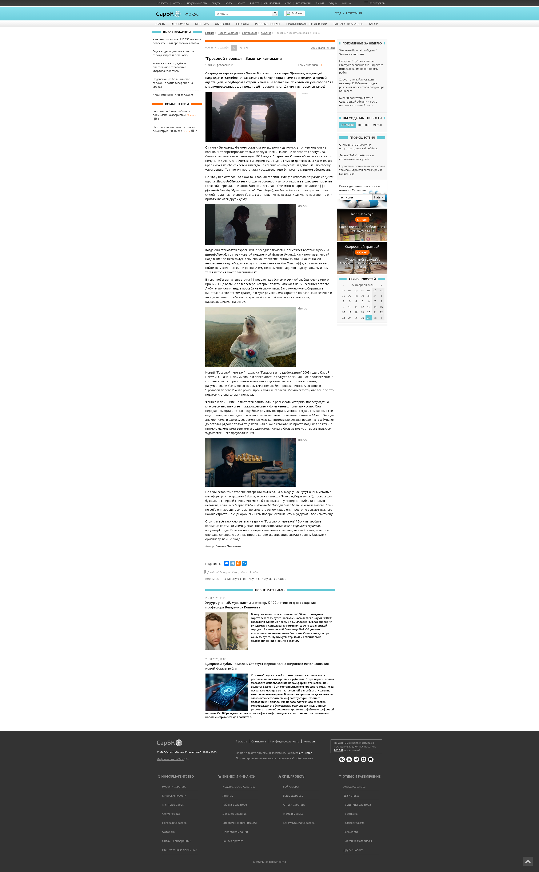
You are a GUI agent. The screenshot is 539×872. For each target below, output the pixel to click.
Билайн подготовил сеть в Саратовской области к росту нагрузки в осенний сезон (358, 101)
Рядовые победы (267, 24)
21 (375, 312)
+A (240, 47)
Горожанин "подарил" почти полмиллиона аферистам (171, 113)
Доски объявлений (235, 814)
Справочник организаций (240, 823)
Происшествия (362, 137)
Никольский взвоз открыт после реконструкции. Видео (174, 129)
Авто (288, 3)
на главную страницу (238, 579)
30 (368, 296)
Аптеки (177, 3)
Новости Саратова (174, 786)
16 (343, 312)
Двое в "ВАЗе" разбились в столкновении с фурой (356, 157)
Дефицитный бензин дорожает (173, 95)
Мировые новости (174, 795)
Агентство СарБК (173, 804)
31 (375, 296)
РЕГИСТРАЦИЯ (354, 13)
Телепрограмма (353, 823)
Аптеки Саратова (294, 804)
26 (343, 296)
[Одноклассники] (238, 563)
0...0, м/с (297, 13)
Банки (320, 3)
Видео (216, 3)
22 (381, 312)
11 (356, 307)
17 (349, 312)
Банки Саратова (233, 841)
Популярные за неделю (362, 43)
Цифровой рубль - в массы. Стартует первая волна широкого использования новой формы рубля (361, 66)
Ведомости (350, 832)
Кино (235, 572)
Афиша (346, 3)
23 (343, 318)
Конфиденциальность (284, 741)
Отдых (333, 3)
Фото (228, 3)
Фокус (241, 3)
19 (362, 312)
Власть (160, 24)
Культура (202, 24)
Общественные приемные (179, 850)
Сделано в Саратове (348, 24)
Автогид (228, 795)
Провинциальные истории (306, 24)
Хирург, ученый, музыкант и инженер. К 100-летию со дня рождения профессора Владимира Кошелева (361, 85)
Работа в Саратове (235, 804)
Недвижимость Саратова (239, 786)
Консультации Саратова (299, 823)
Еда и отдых (351, 795)
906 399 (338, 750)
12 (362, 307)
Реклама (241, 741)
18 (356, 312)
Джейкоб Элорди (218, 572)
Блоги (373, 24)
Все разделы (377, 3)
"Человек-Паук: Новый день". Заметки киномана (358, 52)
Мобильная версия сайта (269, 862)
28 (356, 296)
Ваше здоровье (293, 795)
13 (368, 307)
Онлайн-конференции (176, 841)
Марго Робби (249, 572)
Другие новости (353, 850)
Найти (379, 197)
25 (356, 318)
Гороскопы (350, 814)
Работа (254, 3)
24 (349, 318)
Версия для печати (323, 48)
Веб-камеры (303, 3)
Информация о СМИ (170, 759)
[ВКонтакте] (226, 563)
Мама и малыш (293, 814)
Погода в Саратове (174, 823)
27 (349, 296)
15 (381, 307)
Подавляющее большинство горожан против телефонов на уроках (173, 82)
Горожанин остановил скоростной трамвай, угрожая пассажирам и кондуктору (362, 169)
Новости (162, 3)
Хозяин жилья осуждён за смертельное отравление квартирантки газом (169, 67)
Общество (222, 24)
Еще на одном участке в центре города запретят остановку (173, 53)
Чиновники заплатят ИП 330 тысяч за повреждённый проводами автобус (177, 41)
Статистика (258, 741)
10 (349, 307)
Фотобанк (168, 832)
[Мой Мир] (244, 563)
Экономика (180, 24)
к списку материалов (271, 579)
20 (368, 312)
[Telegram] (232, 563)
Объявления (272, 3)
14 (375, 307)
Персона (242, 24)
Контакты (310, 741)
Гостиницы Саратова (357, 804)
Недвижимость (197, 3)
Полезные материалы (357, 841)
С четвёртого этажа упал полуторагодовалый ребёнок (358, 146)
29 (362, 296)
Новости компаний (235, 832)
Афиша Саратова (354, 786)
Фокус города (171, 814)
